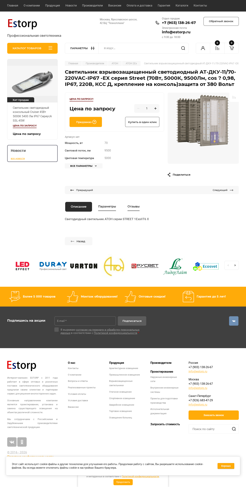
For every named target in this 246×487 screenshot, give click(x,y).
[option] (203, 128)
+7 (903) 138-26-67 (179, 23)
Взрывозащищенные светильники (121, 383)
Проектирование (161, 371)
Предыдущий (84, 190)
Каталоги (182, 5)
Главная (12, 5)
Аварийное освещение (121, 404)
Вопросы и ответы (78, 381)
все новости (18, 158)
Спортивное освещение (122, 398)
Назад (81, 241)
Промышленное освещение (124, 374)
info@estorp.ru (176, 32)
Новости (71, 5)
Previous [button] (228, 265)
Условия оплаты (77, 394)
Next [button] (235, 265)
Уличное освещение (120, 391)
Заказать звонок (213, 415)
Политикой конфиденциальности (140, 476)
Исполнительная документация (159, 411)
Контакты (200, 5)
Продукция (52, 5)
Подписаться (132, 321)
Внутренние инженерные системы (164, 389)
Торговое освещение (120, 411)
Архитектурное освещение (123, 368)
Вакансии (114, 5)
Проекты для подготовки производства (164, 400)
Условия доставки (78, 400)
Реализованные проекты (82, 387)
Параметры (107, 206)
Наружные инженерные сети (163, 379)
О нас (71, 363)
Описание (78, 206)
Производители (92, 5)
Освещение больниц (120, 417)
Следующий (220, 190)
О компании (32, 5)
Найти (183, 48)
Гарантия (164, 5)
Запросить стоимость (165, 424)
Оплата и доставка (139, 5)
